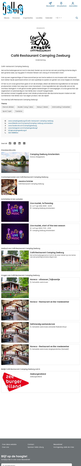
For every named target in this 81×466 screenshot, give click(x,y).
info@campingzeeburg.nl (17, 130)
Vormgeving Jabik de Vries (63, 447)
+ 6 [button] (57, 18)
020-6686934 (13, 133)
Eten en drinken (8, 107)
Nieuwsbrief (57, 444)
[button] (6, 18)
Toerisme (18, 111)
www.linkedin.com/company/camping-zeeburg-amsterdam (30, 123)
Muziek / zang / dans (25, 107)
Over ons (5, 447)
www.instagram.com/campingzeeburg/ (23, 128)
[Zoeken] (77, 18)
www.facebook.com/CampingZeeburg (22, 126)
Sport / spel (7, 111)
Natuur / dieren (42, 107)
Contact (31, 444)
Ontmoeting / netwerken (61, 107)
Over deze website (9, 444)
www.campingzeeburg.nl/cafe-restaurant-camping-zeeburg (30, 121)
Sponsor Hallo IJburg (36, 447)
